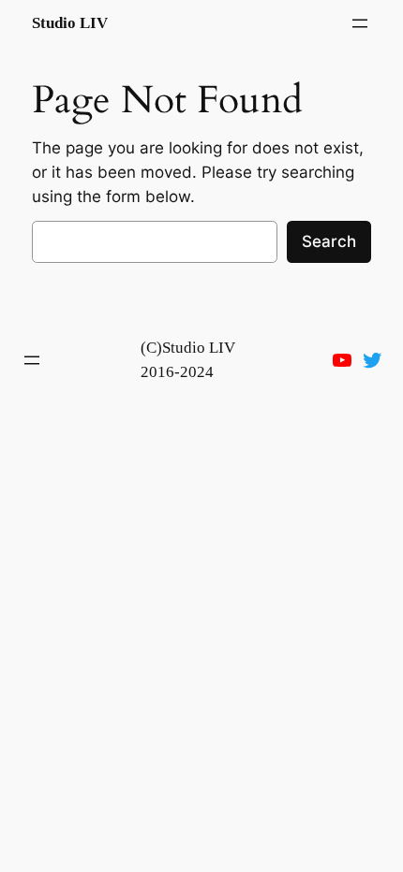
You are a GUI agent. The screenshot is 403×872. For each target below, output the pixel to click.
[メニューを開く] (360, 23)
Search (329, 241)
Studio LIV (70, 23)
